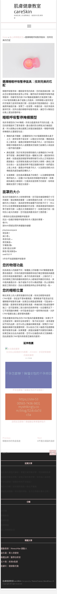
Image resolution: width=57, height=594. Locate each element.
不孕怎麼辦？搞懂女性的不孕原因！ (28, 390)
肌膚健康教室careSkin (27, 8)
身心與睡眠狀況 (16, 37)
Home (5, 37)
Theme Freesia (37, 581)
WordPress (47, 581)
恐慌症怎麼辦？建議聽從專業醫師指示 (28, 421)
